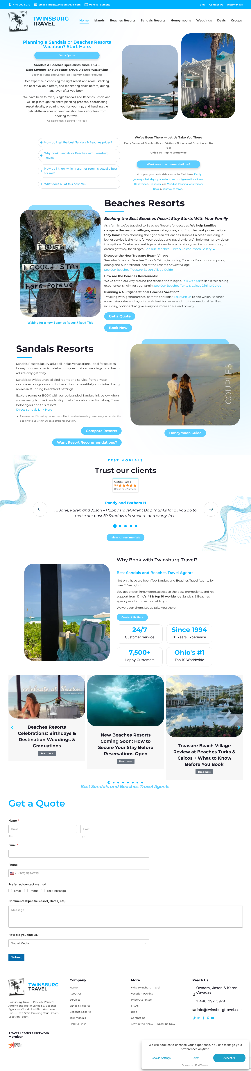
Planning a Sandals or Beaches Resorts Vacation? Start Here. (67, 44)
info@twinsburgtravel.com (220, 1010)
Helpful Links (78, 1024)
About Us (76, 993)
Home (74, 987)
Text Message (56, 891)
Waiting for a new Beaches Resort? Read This (60, 322)
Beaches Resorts (144, 203)
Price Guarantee (141, 999)
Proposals (155, 183)
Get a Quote (67, 55)
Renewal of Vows (172, 188)
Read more (46, 753)
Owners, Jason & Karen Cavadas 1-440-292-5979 (216, 994)
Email (13, 845)
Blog (134, 1011)
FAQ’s (135, 1005)
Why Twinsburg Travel (145, 987)
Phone (13, 865)
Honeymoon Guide (185, 433)
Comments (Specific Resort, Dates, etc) (37, 901)
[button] (115, 526)
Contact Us (138, 1017)
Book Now (118, 328)
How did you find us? (23, 935)
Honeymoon (141, 183)
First (11, 836)
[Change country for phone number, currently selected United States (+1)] (12, 873)
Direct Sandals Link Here (34, 409)
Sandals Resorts (55, 348)
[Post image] (46, 696)
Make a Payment (99, 4)
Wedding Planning (177, 183)
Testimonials (78, 1017)
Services (75, 999)
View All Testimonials (125, 537)
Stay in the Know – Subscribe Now (153, 1024)
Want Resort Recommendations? (87, 442)
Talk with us (191, 281)
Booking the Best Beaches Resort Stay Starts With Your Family (166, 218)
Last (83, 836)
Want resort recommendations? (168, 164)
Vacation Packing (142, 993)
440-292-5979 (21, 4)
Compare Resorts (101, 431)
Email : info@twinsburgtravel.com (59, 4)
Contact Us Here (132, 617)
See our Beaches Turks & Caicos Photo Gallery (180, 249)
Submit (16, 957)
